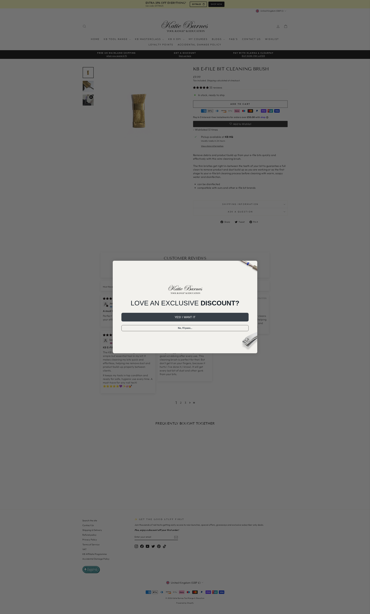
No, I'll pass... (185, 328)
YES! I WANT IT (185, 317)
